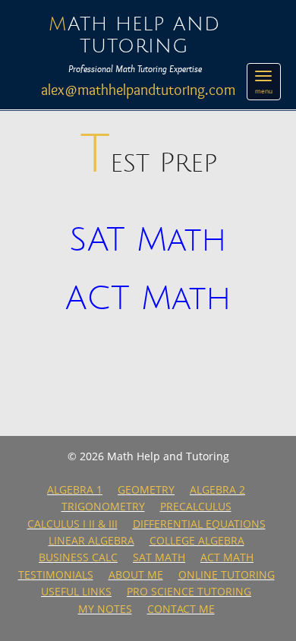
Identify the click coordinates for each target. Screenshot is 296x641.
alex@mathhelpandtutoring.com (138, 90)
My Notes (105, 609)
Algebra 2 (217, 489)
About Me (136, 574)
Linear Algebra (91, 540)
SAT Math (148, 241)
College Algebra (197, 540)
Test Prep (148, 163)
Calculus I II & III (72, 523)
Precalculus (195, 506)
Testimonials (55, 574)
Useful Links (76, 591)
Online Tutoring (226, 574)
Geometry (146, 489)
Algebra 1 (74, 489)
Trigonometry (103, 506)
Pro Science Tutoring (189, 591)
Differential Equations (199, 523)
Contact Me (181, 609)
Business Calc (78, 557)
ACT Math (148, 299)
